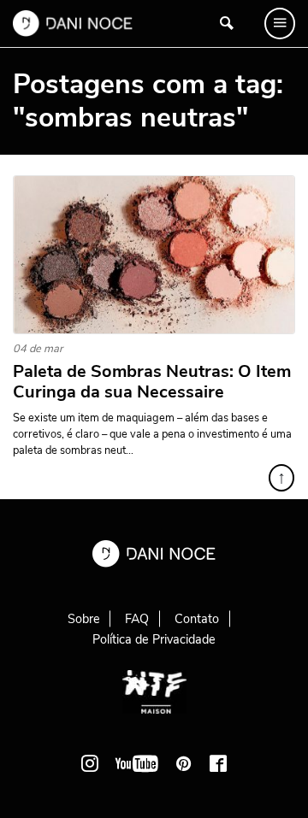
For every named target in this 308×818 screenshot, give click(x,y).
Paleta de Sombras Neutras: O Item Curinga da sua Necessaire (152, 382)
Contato (197, 618)
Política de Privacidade (154, 639)
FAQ (137, 618)
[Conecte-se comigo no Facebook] (218, 763)
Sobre (84, 618)
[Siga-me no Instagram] (89, 763)
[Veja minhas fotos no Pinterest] (183, 763)
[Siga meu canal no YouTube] (137, 763)
